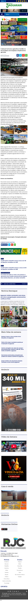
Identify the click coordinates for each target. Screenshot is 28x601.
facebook (24, 283)
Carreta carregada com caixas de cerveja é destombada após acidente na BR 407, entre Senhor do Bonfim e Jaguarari (12, 349)
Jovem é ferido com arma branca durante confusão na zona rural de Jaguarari (11, 361)
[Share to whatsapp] (26, 55)
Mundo (6, 574)
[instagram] (20, 1)
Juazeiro (7, 572)
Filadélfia (7, 566)
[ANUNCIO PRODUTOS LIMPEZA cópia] (14, 31)
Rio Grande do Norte (20, 574)
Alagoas (20, 561)
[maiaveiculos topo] (14, 24)
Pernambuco (20, 570)
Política (6, 576)
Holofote (6, 568)
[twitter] (18, 1)
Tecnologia (6, 583)
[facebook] (16, 1)
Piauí (20, 572)
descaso (7, 563)
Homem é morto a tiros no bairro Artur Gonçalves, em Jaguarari (11, 337)
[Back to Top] (26, 591)
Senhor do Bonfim (6, 581)
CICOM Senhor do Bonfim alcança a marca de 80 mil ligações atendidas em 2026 (13, 268)
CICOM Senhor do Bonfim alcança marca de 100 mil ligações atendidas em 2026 (13, 261)
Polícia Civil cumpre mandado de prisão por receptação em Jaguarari (12, 342)
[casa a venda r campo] (14, 35)
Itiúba (6, 570)
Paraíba (20, 568)
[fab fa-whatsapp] (26, 1)
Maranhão (19, 566)
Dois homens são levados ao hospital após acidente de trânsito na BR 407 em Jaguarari (12, 355)
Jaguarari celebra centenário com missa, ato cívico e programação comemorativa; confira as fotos (13, 297)
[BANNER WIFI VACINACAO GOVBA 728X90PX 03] (14, 12)
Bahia (2, 258)
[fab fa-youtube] (16, 591)
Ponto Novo (6, 578)
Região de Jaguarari (5, 272)
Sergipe (20, 576)
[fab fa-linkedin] (14, 591)
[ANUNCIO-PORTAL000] (14, 254)
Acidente (6, 561)
